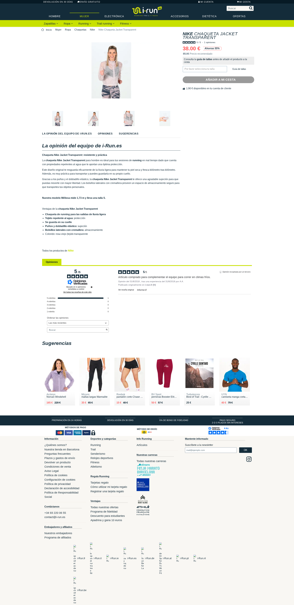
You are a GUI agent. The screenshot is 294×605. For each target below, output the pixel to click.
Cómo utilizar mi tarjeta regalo (108, 486)
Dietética (209, 16)
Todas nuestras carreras (151, 461)
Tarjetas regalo (99, 482)
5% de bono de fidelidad (173, 420)
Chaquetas (80, 29)
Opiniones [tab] (52, 262)
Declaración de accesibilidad (61, 488)
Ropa (67, 23)
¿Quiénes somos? (55, 445)
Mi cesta (245, 2)
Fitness (125, 23)
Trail (93, 449)
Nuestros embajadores (58, 533)
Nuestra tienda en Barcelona (61, 449)
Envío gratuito (90, 2)
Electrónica (114, 16)
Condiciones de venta (57, 466)
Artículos (142, 445)
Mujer (84, 16)
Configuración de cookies (59, 479)
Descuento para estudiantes (107, 515)
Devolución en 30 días (58, 2)
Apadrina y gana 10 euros (106, 520)
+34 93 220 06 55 (55, 512)
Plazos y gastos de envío (59, 458)
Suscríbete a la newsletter (199, 445)
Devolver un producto (57, 462)
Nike (92, 29)
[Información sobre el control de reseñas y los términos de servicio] (91, 287)
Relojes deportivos (101, 458)
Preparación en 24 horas (67, 420)
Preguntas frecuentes (57, 453)
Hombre (55, 16)
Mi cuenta (206, 2)
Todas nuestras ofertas (104, 507)
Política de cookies (55, 475)
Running (83, 23)
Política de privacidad (57, 484)
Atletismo (96, 466)
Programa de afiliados (57, 537)
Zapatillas (50, 23)
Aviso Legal (51, 470)
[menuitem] (51, 23)
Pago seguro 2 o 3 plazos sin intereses (227, 421)
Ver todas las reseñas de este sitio (77, 292)
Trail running (105, 23)
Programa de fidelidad (103, 511)
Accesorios (180, 16)
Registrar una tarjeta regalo (107, 491)
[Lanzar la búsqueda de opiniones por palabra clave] (107, 329)
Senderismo (97, 453)
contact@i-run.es (54, 517)
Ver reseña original (126, 290)
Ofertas (239, 16)
